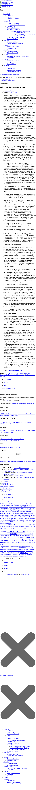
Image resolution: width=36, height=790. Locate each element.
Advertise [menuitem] (6, 771)
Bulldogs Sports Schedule (14, 71)
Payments (6, 65)
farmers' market (33, 531)
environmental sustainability (7, 556)
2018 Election (27, 535)
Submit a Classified (12, 53)
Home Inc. (25, 510)
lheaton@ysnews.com (15, 370)
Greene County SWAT (21, 373)
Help (8, 20)
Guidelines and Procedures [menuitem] (17, 740)
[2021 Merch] (7, 490)
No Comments (7, 379)
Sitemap (5, 568)
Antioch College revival (12, 554)
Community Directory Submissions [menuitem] (20, 746)
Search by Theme (8, 501)
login (7, 77)
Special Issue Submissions (14, 29)
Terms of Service (8, 562)
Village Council (5, 513)
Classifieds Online (12, 51)
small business (28, 554)
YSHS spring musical (19, 535)
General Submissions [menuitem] (13, 738)
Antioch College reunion (12, 540)
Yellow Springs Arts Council (24, 508)
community (21, 375)
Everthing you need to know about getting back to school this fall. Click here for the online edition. (17, 423)
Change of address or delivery (15, 43)
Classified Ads (11, 26)
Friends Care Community (5, 503)
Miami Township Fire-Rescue (8, 516)
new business (22, 554)
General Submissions (13, 23)
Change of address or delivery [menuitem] (15, 755)
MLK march (26, 528)
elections (13, 534)
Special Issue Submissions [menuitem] (14, 745)
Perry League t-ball (5, 505)
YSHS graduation (5, 542)
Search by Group (8, 494)
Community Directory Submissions (20, 31)
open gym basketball (25, 524)
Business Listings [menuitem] (8, 766)
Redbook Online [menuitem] (11, 769)
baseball (16, 556)
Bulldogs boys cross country (11, 508)
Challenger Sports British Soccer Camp (19, 526)
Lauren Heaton (9, 91)
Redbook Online (11, 57)
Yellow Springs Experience (14, 542)
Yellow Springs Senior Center (26, 521)
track (24, 556)
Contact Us (10, 15)
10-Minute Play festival (14, 524)
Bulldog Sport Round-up (6, 515)
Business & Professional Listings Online (18, 56)
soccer (20, 551)
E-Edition (6, 45)
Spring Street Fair (18, 537)
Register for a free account (7, 80)
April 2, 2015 (13, 92)
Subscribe (6, 40)
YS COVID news (28, 546)
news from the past (14, 551)
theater (23, 551)
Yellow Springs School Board (8, 518)
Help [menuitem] (8, 735)
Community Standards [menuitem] (13, 734)
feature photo (13, 546)
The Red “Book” (11, 64)
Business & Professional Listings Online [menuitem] (18, 768)
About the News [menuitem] (11, 732)
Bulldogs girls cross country (23, 518)
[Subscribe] (3, 491)
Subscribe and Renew (13, 42)
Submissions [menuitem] (6, 737)
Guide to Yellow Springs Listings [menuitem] (19, 748)
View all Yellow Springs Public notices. (11, 447)
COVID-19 (24, 553)
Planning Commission (28, 513)
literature (20, 556)
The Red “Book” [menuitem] (11, 776)
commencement (21, 528)
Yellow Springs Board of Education (21, 511)
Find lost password (5, 79)
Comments (6, 382)
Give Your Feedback (12, 39)
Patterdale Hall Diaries (4, 546)
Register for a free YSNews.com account (22, 403)
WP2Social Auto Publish (12, 574)
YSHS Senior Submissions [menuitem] (17, 749)
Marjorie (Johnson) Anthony (21, 468)
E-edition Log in (11, 48)
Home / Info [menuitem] (6, 729)
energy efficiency (31, 553)
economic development (9, 549)
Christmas (7, 535)
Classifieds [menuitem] (6, 762)
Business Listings (8, 54)
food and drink (29, 551)
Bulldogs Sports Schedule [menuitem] (14, 784)
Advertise (6, 59)
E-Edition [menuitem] (6, 757)
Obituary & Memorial (13, 28)
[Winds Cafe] (4, 483)
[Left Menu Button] (18, 726)
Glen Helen (24, 507)
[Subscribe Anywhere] (6, 0)
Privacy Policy (7, 565)
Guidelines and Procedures (17, 25)
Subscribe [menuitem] (6, 752)
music (5, 551)
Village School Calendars (14, 70)
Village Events (11, 68)
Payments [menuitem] (6, 777)
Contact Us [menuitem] (10, 730)
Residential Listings (19, 32)
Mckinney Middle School (6, 523)
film (19, 553)
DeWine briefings (16, 531)
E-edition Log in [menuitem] (11, 760)
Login (5, 385)
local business (20, 546)
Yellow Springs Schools (20, 515)
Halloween (24, 537)
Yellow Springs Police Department (13, 510)
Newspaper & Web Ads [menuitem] (13, 773)
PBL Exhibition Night (4, 524)
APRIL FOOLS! (11, 553)
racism (16, 553)
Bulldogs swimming (19, 513)
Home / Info (6, 14)
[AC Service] (4, 481)
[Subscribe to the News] (5, 3)
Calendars (6, 67)
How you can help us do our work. (9, 440)
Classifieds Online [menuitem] (12, 763)
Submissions (6, 21)
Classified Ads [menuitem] (11, 741)
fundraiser (5, 537)
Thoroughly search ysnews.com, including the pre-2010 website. (18, 461)
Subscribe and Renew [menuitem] (13, 754)
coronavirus (22, 548)
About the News (11, 17)
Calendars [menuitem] (6, 779)
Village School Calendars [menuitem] (14, 782)
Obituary (5, 554)
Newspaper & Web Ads (13, 60)
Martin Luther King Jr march (23, 542)
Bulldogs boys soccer (16, 503)
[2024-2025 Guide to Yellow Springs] (7, 487)
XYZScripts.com (25, 574)
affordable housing (24, 549)
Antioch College (10, 520)
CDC (34, 521)
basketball (16, 549)
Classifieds (6, 50)
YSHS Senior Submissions (17, 37)
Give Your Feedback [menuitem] (12, 751)
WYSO (13, 513)
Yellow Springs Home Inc (15, 507)
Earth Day (20, 534)
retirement (9, 547)
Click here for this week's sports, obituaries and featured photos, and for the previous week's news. (17, 414)
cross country (15, 547)
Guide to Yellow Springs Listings (19, 36)
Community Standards (13, 18)
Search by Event (8, 497)
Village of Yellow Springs (28, 503)
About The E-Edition (13, 46)
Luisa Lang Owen (18, 475)
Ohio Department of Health (17, 505)
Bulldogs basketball (14, 521)
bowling (2, 547)
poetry (1, 554)
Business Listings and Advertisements (24, 34)
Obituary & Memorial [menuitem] (13, 743)
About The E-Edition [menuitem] (13, 759)
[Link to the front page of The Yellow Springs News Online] (9, 74)
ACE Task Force (9, 373)
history (5, 547)
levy (8, 551)
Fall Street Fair (29, 531)
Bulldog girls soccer (31, 515)
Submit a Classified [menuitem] (12, 765)
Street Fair (27, 540)
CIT (16, 375)
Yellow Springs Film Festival (13, 528)
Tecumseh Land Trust (22, 520)
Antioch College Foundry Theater (24, 516)
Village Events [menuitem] (11, 780)
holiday (12, 535)
